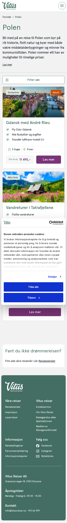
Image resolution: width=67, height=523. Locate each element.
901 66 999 (34, 511)
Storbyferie (13, 92)
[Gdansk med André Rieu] (33, 102)
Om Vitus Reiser (44, 412)
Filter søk (33, 80)
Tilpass (31, 297)
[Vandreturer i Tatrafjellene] (33, 187)
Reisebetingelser (14, 445)
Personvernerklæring (16, 451)
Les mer (48, 159)
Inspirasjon (11, 412)
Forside (7, 17)
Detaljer (52, 276)
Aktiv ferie (13, 177)
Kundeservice (43, 407)
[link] (7, 17)
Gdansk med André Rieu (28, 123)
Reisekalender (47, 361)
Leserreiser (11, 417)
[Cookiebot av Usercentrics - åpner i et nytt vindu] (49, 223)
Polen (18, 17)
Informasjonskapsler (16, 456)
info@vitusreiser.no (15, 511)
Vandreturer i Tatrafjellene (29, 208)
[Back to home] (33, 386)
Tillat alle (33, 287)
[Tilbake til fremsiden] (11, 6)
